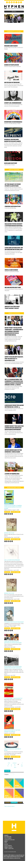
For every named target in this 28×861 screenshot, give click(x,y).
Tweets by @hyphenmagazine (9, 806)
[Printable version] (12, 514)
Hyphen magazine (14, 827)
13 (7, 765)
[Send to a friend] (10, 514)
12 (21, 764)
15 (14, 765)
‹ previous (14, 763)
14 (11, 765)
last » (15, 767)
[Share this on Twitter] (7, 514)
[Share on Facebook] (5, 514)
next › (22, 765)
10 (14, 764)
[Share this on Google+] (8, 514)
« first (9, 763)
